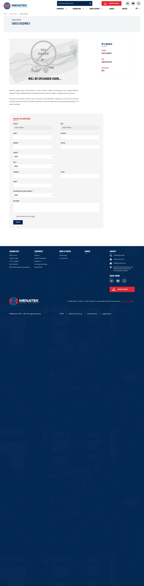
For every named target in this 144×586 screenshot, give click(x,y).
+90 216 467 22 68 (118, 259)
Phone (15, 182)
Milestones (37, 261)
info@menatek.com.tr (119, 263)
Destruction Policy (75, 314)
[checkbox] (14, 216)
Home (5, 14)
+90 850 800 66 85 (118, 255)
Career (111, 8)
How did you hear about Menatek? (23, 191)
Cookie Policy (92, 314)
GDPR (33, 216)
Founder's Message (40, 258)
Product (16, 124)
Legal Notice (106, 314)
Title (15, 162)
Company (16, 172)
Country (16, 153)
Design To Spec (13, 258)
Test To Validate (14, 261)
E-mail (63, 172)
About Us (37, 255)
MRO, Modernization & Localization (19, 267)
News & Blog (63, 255)
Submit (18, 222)
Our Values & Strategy (40, 264)
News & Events (95, 8)
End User (63, 143)
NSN (62, 124)
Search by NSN (13, 14)
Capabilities (77, 8)
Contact (124, 8)
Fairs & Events (63, 258)
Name (15, 133)
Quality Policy (38, 267)
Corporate (60, 8)
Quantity (16, 143)
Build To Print (13, 255)
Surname (63, 133)
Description (16, 201)
